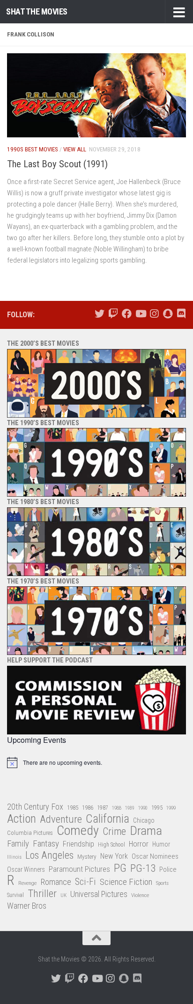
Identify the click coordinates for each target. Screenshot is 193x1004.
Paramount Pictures (79, 869)
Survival (15, 895)
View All (74, 149)
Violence (140, 895)
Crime (114, 831)
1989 (129, 808)
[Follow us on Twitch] (113, 314)
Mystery (86, 856)
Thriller (42, 894)
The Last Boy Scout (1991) (57, 164)
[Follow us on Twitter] (99, 314)
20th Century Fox (35, 807)
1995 (157, 808)
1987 (102, 808)
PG (120, 868)
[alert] (96, 762)
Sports (162, 883)
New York (114, 856)
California (107, 819)
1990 (143, 808)
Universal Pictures (98, 894)
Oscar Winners (26, 869)
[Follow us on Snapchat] (167, 314)
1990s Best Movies (32, 149)
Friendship (78, 844)
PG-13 (143, 868)
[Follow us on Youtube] (140, 314)
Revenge (27, 883)
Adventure (61, 819)
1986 (87, 807)
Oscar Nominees (155, 856)
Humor (161, 844)
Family (18, 844)
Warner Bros (26, 906)
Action (21, 819)
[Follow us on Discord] (181, 314)
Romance (55, 882)
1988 (116, 808)
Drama (146, 831)
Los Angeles (49, 855)
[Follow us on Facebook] (127, 314)
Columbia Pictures (30, 832)
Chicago (144, 820)
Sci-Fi (85, 882)
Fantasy (46, 844)
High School (111, 844)
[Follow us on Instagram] (154, 314)
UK (63, 895)
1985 (72, 807)
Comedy (78, 831)
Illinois (14, 857)
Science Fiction (126, 882)
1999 (171, 808)
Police (168, 870)
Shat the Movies (36, 11)
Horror (138, 844)
